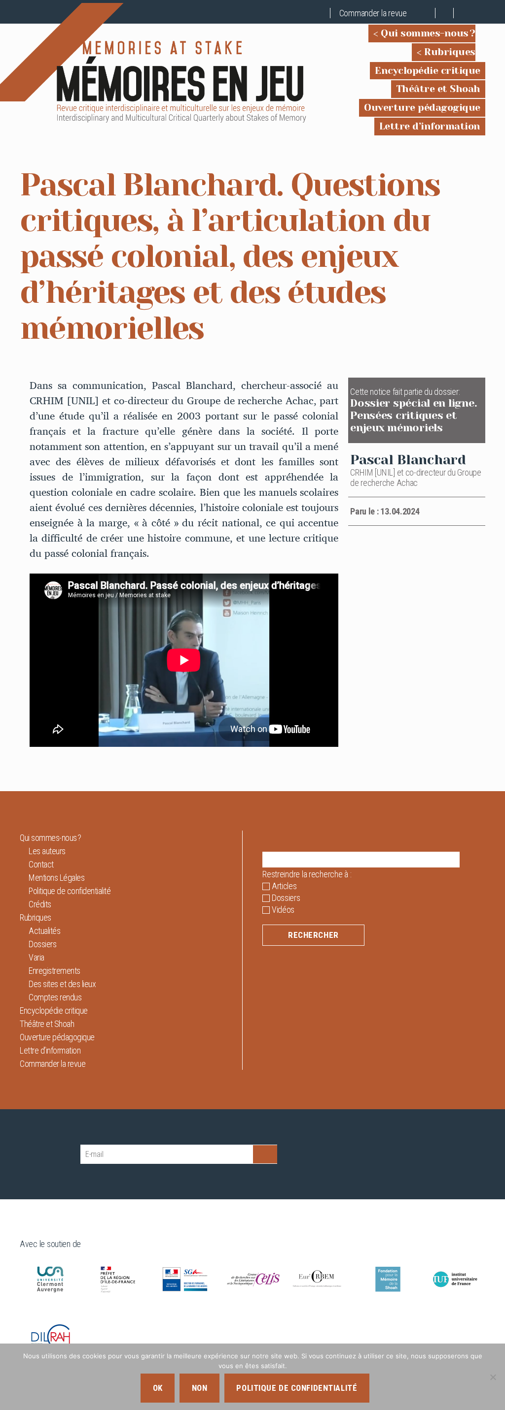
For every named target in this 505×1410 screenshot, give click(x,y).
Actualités (44, 931)
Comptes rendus (55, 997)
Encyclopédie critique (427, 70)
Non (200, 1388)
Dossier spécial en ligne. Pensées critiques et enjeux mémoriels (413, 415)
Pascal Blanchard (408, 459)
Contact (41, 864)
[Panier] (426, 13)
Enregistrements (54, 970)
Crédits (40, 904)
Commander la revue (373, 13)
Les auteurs (47, 851)
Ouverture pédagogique (422, 107)
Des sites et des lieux (62, 984)
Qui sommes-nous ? (428, 33)
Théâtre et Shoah (438, 89)
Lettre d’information (429, 126)
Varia (36, 957)
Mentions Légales (56, 877)
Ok (158, 1388)
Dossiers (42, 944)
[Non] (493, 1377)
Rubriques (449, 52)
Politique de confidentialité (69, 891)
